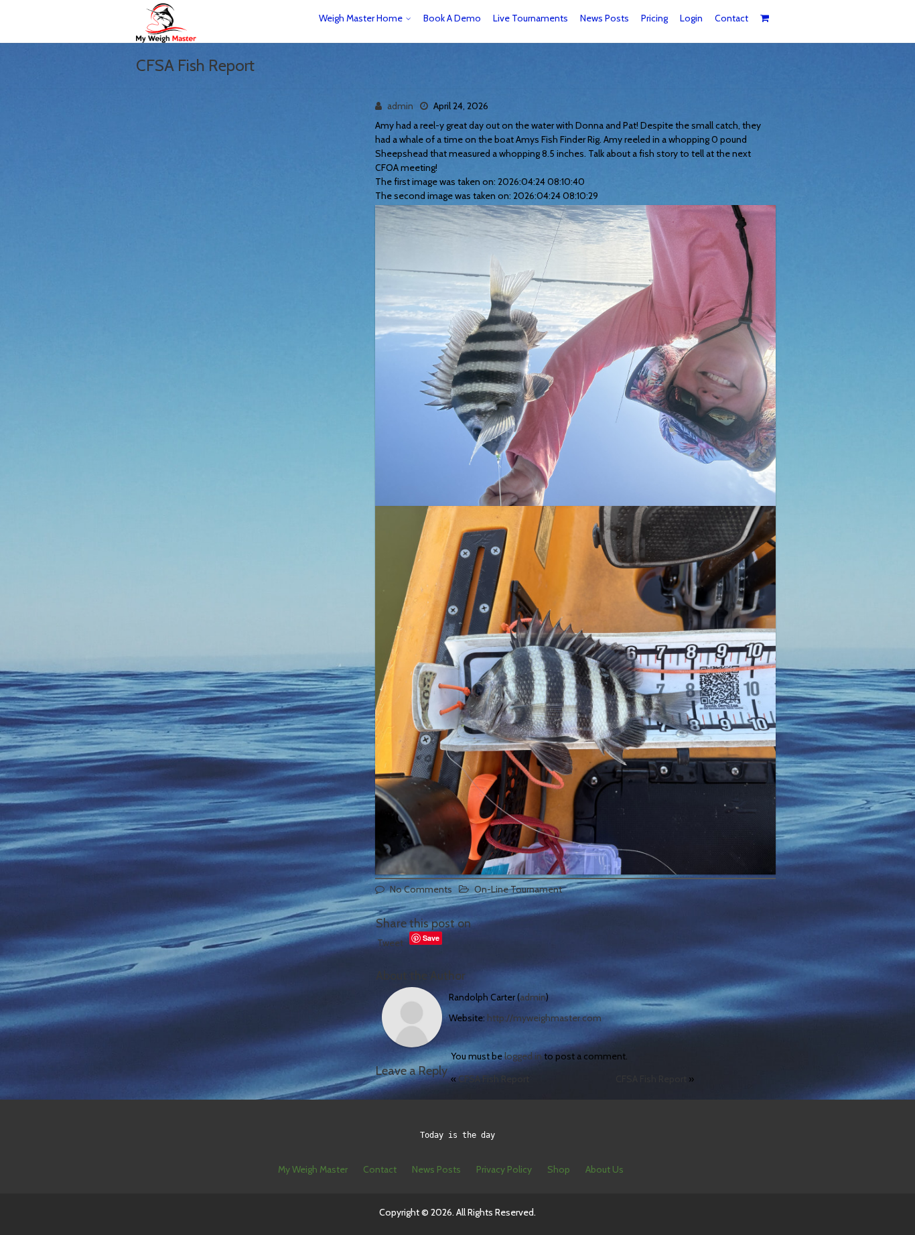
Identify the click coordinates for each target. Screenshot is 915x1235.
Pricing (654, 18)
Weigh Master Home (361, 18)
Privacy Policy (504, 1169)
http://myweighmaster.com (544, 1018)
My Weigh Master (313, 1169)
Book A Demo (452, 18)
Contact (731, 18)
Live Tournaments (530, 18)
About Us (604, 1169)
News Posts (604, 18)
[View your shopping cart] (765, 18)
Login (691, 18)
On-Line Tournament (518, 889)
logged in (523, 1056)
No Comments (421, 889)
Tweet (390, 943)
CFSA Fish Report (493, 1079)
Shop (558, 1169)
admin (400, 106)
